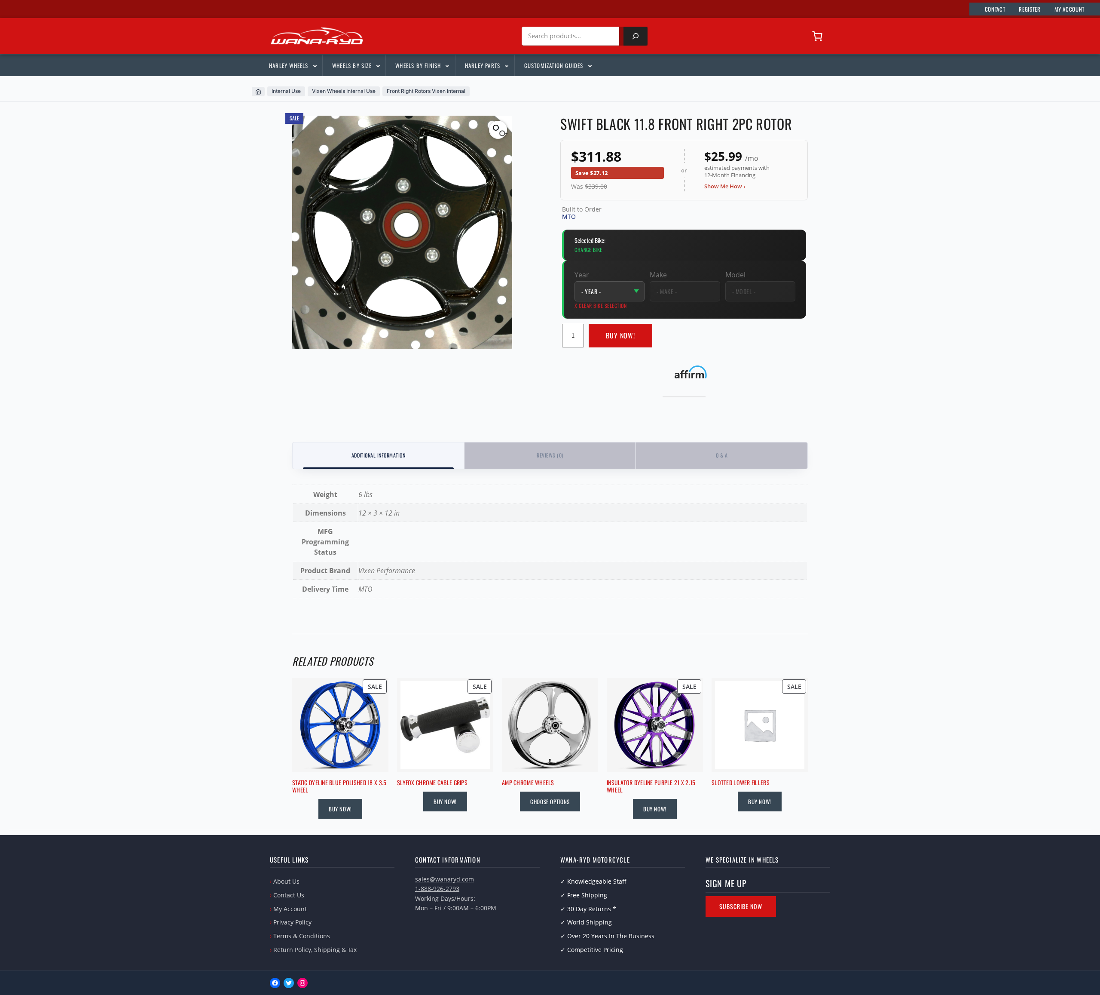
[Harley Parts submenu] (506, 65)
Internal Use (286, 91)
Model (735, 274)
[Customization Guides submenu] (589, 65)
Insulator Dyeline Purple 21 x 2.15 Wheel (651, 786)
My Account (290, 909)
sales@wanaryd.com (444, 879)
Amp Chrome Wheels (528, 782)
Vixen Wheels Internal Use (344, 91)
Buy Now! (621, 335)
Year (581, 274)
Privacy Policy (292, 922)
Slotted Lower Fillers (741, 782)
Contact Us (288, 895)
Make (658, 274)
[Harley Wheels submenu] (314, 65)
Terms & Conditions (301, 936)
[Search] (635, 36)
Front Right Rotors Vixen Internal (426, 91)
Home (258, 91)
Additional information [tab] (378, 455)
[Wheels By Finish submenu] (447, 65)
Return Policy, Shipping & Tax (315, 950)
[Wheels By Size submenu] (377, 65)
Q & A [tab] (721, 455)
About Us (286, 881)
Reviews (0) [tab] (550, 455)
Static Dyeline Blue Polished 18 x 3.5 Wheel (339, 786)
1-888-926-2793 (437, 888)
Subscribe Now (740, 906)
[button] (498, 130)
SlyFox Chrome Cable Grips (432, 782)
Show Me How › (724, 186)
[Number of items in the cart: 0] (817, 36)
